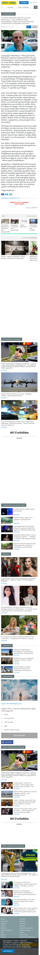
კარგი (6, 714)
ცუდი (6, 726)
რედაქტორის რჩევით (12, 339)
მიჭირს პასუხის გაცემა (12, 730)
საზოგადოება (8, 14)
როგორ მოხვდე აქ (32, 216)
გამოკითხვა (8, 677)
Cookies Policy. (26, 947)
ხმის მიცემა (19, 735)
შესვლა (34, 2)
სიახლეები (10, 7)
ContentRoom (30, 238)
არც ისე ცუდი (8, 722)
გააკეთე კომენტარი (31, 207)
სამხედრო (7, 646)
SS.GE (3, 216)
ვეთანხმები (8, 951)
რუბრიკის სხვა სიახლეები (14, 505)
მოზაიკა (6, 554)
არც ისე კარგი (9, 718)
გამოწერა (24, 2)
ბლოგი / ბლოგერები (23, 7)
